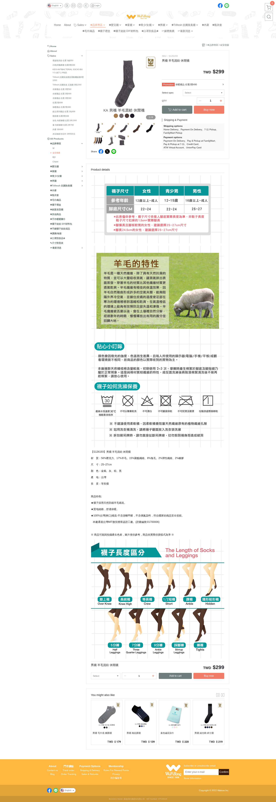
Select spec (168, 92)
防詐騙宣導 (116, 778)
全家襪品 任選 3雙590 (62, 89)
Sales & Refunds (89, 774)
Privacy (116, 774)
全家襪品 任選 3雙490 (62, 94)
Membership (116, 766)
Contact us (52, 770)
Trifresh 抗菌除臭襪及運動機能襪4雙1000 (68, 78)
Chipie (55, 162)
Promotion (168, 84)
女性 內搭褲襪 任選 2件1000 (65, 120)
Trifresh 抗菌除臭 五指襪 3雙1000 (67, 85)
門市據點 (69, 766)
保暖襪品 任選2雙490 (62, 107)
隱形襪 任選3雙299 (61, 116)
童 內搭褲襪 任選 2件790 (63, 125)
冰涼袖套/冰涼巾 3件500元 (64, 134)
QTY (164, 100)
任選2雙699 (58, 103)
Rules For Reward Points (116, 770)
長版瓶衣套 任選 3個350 (63, 60)
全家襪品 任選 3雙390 (62, 98)
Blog (52, 774)
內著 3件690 (58, 129)
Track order (68, 770)
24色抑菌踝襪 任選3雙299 (64, 65)
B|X (54, 157)
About (52, 766)
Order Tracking (68, 774)
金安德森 (56, 153)
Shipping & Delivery (90, 770)
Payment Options (89, 766)
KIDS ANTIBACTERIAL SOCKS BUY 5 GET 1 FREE (68, 71)
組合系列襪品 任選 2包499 (64, 111)
